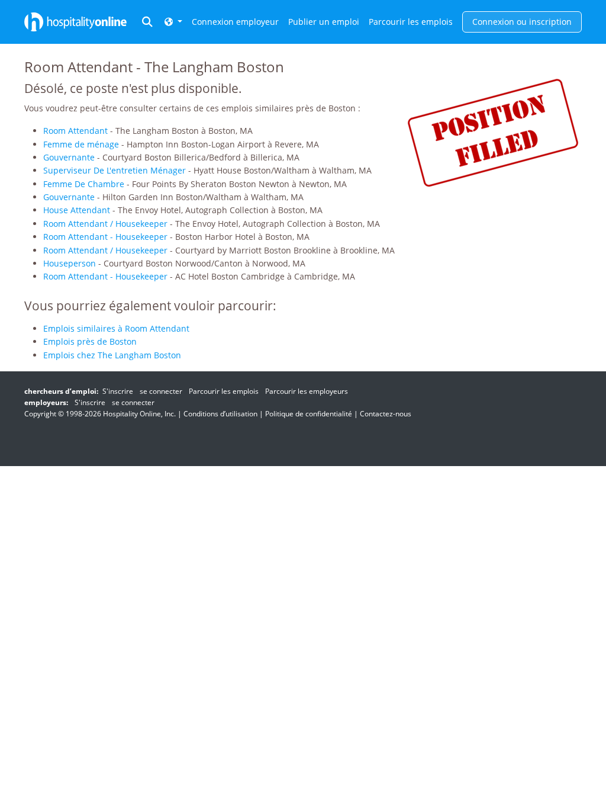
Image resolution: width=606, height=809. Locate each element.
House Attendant (76, 210)
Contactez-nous (385, 414)
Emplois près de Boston (90, 341)
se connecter (161, 391)
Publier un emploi (323, 21)
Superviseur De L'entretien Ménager (114, 170)
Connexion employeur (235, 21)
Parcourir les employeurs (306, 391)
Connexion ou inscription (522, 21)
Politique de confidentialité (308, 414)
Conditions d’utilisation (220, 414)
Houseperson (69, 263)
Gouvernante (69, 157)
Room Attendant (75, 130)
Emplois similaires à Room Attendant (116, 328)
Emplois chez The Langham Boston (112, 355)
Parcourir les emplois (411, 21)
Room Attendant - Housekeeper (105, 236)
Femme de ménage (81, 144)
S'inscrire (117, 391)
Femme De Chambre (83, 184)
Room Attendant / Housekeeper (105, 223)
